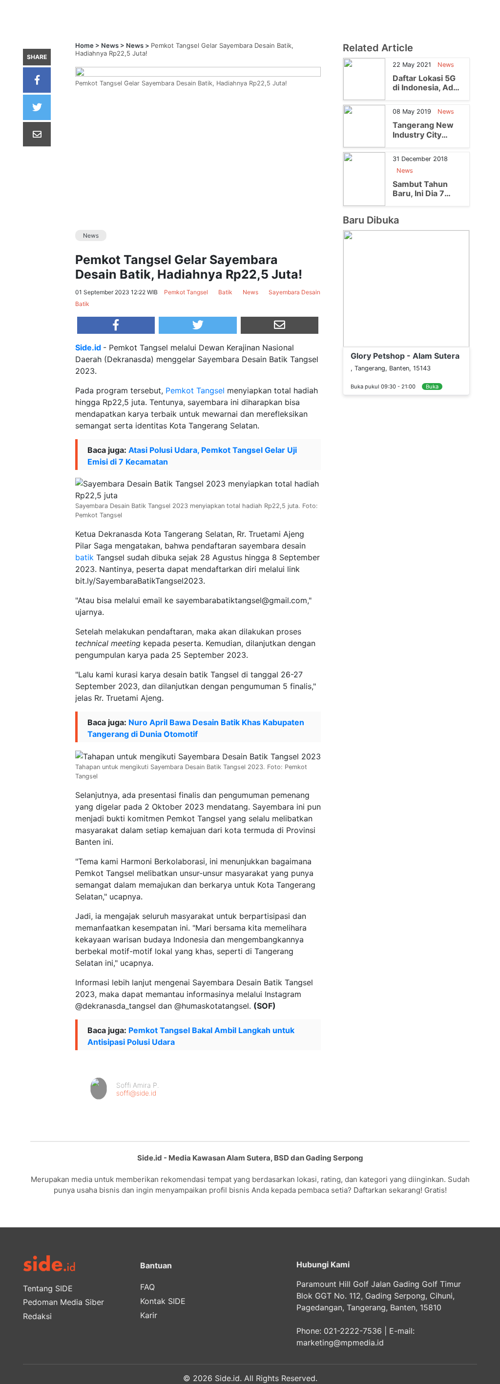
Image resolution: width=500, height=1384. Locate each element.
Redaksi (37, 1316)
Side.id (88, 347)
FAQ (147, 1287)
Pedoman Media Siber (63, 1302)
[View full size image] (198, 71)
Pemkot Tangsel (195, 390)
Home (84, 45)
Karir (148, 1315)
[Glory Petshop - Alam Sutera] (406, 288)
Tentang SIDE (48, 1288)
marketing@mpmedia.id (340, 1342)
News (110, 45)
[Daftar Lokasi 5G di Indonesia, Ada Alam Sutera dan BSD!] (364, 78)
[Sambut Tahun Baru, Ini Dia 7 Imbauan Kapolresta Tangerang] (364, 178)
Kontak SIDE (163, 1301)
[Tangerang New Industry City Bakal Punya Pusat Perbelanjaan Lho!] (364, 125)
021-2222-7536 (353, 1331)
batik (84, 557)
